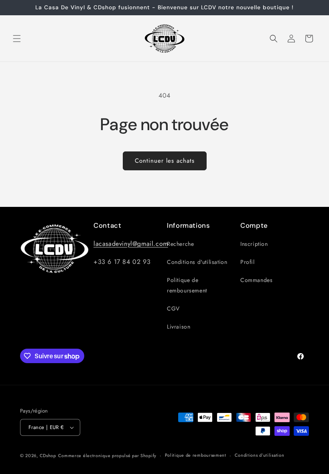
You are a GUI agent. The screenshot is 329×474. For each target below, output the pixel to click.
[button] (17, 38)
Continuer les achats (165, 160)
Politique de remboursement (187, 285)
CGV (173, 308)
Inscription (254, 244)
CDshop (48, 455)
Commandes (256, 280)
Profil (247, 262)
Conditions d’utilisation (259, 455)
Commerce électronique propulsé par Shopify (107, 455)
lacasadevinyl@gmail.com (130, 243)
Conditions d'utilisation (197, 262)
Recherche (180, 244)
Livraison (178, 327)
